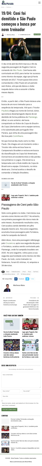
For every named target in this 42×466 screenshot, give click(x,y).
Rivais (29, 271)
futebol (7, 271)
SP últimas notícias (25, 274)
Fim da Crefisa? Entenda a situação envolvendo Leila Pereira (23, 184)
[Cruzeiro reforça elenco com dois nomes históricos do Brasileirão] (12, 345)
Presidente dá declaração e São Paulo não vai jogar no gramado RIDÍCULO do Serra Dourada (31, 305)
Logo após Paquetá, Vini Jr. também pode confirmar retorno (25, 196)
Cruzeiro (9, 243)
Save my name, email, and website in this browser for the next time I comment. (20, 404)
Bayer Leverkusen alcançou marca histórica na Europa (10, 303)
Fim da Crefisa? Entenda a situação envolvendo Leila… (22, 420)
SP (18, 274)
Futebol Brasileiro (16, 271)
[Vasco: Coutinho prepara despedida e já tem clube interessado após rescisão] (5, 450)
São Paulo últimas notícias (8, 274)
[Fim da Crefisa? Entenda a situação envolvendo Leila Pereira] (5, 185)
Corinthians (18, 136)
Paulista (5, 111)
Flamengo (32, 117)
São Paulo (17, 70)
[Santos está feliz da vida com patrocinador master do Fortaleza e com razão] (30, 345)
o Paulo (24, 271)
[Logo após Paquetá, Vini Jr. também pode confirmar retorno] (5, 197)
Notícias (37, 34)
